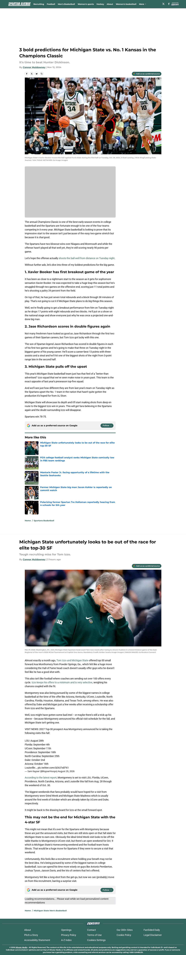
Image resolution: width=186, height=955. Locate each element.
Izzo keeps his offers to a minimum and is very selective (62, 682)
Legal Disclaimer (153, 935)
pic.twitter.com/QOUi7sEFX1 (53, 767)
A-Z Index (66, 940)
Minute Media (21, 947)
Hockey (100, 4)
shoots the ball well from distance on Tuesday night (87, 258)
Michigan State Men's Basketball (50, 910)
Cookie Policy (124, 935)
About (110, 4)
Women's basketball (126, 4)
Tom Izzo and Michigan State (72, 660)
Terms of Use (94, 935)
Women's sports (86, 4)
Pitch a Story (31, 935)
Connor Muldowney (34, 67)
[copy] (42, 74)
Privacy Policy (68, 935)
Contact (91, 929)
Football (51, 4)
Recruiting (38, 4)
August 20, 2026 (66, 771)
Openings (66, 929)
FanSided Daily (152, 929)
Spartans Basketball (44, 520)
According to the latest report (41, 777)
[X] (163, 4)
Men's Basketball (66, 4)
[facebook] (168, 4)
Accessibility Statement (37, 940)
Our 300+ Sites (125, 929)
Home (28, 520)
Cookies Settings (96, 940)
